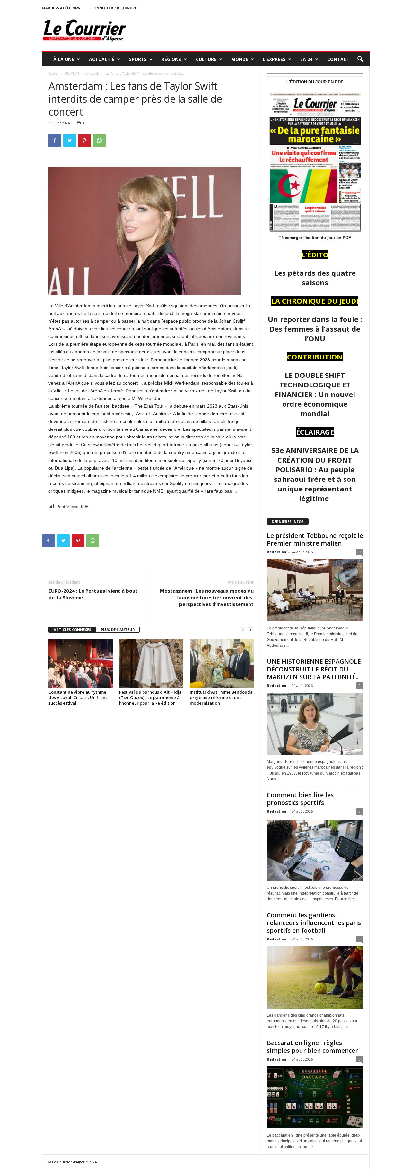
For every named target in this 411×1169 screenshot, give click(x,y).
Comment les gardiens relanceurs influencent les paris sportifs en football (314, 923)
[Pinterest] (84, 140)
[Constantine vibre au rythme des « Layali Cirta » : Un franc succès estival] (80, 663)
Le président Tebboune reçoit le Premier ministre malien (315, 540)
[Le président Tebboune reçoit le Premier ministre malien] (315, 590)
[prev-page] (243, 630)
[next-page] (251, 630)
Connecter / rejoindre (114, 7)
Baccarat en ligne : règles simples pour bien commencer (312, 1047)
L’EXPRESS (274, 59)
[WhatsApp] (99, 140)
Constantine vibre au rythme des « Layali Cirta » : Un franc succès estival (78, 697)
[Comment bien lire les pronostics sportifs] (315, 849)
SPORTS (138, 59)
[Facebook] (54, 140)
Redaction (276, 552)
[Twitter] (69, 140)
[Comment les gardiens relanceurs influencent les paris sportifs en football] (315, 977)
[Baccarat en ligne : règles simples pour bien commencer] (315, 1097)
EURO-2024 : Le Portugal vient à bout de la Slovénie (93, 594)
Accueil (53, 73)
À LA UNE (63, 59)
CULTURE (206, 59)
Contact (338, 59)
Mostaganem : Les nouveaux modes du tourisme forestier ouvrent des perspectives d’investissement (207, 597)
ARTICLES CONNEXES (72, 629)
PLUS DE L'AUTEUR (118, 629)
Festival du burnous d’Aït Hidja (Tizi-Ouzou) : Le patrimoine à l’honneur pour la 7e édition (150, 697)
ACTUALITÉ (101, 59)
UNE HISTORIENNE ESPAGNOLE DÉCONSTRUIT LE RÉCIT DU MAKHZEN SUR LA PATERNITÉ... (314, 669)
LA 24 (306, 59)
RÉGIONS (171, 59)
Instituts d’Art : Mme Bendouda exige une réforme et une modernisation (221, 697)
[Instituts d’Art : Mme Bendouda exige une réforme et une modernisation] (222, 663)
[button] (360, 59)
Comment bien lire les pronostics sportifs (300, 799)
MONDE (239, 59)
